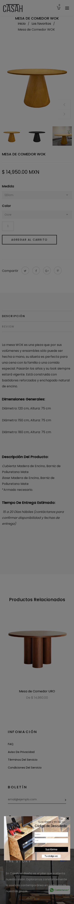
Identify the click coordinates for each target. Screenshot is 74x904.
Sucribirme (51, 849)
